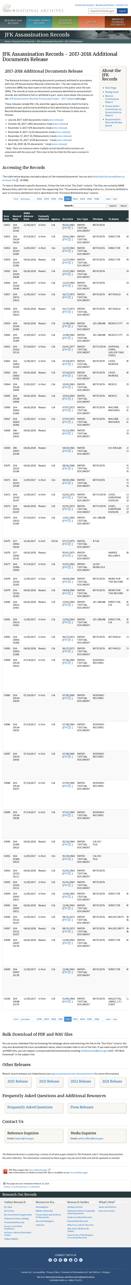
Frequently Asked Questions (30, 1107)
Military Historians (44, 1210)
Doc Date (67, 219)
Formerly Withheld (43, 217)
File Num (98, 219)
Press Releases (81, 1107)
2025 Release (17, 1081)
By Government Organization (18, 1214)
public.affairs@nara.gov (90, 1138)
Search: (68, 205)
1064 (82, 198)
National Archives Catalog (16, 1218)
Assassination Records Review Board (113, 122)
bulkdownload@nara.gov (94, 1050)
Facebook (50, 1260)
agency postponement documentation (72, 1073)
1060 (53, 198)
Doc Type (82, 219)
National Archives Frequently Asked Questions (81, 1212)
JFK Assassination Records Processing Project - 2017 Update (42, 98)
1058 (39, 198)
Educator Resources (65, 22)
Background (111, 91)
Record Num (17, 217)
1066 (96, 198)
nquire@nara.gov (24, 1138)
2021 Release (112, 1081)
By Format (9, 1210)
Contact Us (122, 5)
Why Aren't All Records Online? (78, 1230)
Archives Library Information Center (17, 1233)
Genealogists (42, 1206)
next (108, 198)
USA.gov (106, 1272)
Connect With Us (65, 1255)
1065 (89, 198)
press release (55, 119)
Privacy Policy (53, 1272)
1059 (46, 198)
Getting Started (74, 1206)
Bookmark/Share (105, 5)
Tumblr (65, 1260)
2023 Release (49, 1081)
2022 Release (80, 1081)
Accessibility (39, 1272)
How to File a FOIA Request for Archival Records (80, 1236)
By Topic (8, 1206)
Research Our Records (13, 22)
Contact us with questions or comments (21, 1186)
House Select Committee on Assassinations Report (113, 110)
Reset (124, 205)
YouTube (71, 1260)
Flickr (81, 1260)
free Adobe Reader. (38, 1169)
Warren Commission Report (112, 99)
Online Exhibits (11, 1238)
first (16, 198)
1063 (75, 198)
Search (122, 10)
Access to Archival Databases (13, 1227)
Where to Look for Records (80, 1224)
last (115, 198)
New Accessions (107, 1210)
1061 (60, 198)
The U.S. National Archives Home (32, 8)
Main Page (110, 87)
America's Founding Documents (118, 22)
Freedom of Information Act (74, 1272)
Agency (55, 219)
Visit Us (91, 22)
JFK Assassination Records (49, 41)
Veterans (40, 1224)
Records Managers (45, 1221)
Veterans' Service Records (39, 22)
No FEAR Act (95, 1272)
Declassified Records (77, 1221)
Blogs (76, 1260)
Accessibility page (79, 1172)
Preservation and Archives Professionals (48, 1216)
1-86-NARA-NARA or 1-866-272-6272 (65, 1280)
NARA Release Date (28, 216)
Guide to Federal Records (79, 1217)
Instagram (60, 1260)
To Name (113, 219)
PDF (65, 227)
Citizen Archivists (84, 5)
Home (7, 41)
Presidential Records (14, 1222)
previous (25, 198)
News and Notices (107, 1206)
